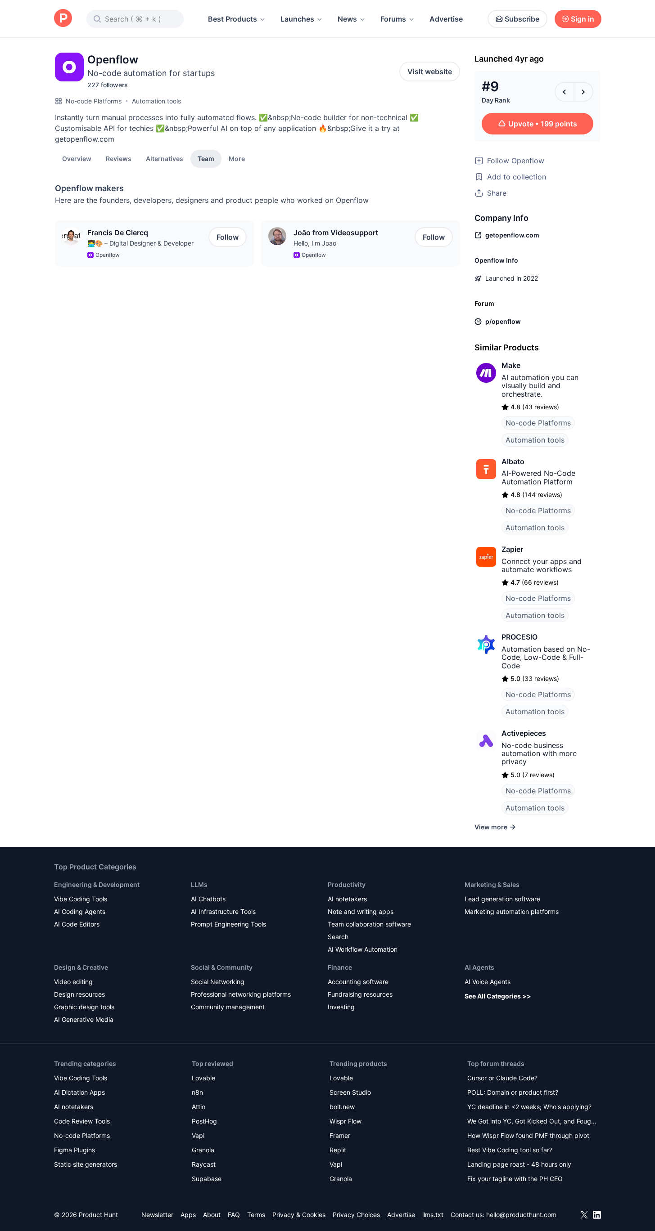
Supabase (206, 1178)
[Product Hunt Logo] (63, 18)
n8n (197, 1092)
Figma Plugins (74, 1150)
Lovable (203, 1078)
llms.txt (432, 1214)
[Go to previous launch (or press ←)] (565, 92)
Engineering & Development (97, 884)
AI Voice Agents (487, 981)
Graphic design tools (84, 1007)
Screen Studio (350, 1092)
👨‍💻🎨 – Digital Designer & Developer (140, 243)
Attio (198, 1106)
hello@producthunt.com (521, 1214)
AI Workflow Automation (363, 949)
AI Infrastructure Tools (223, 911)
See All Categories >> (498, 996)
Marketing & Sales (492, 884)
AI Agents (479, 967)
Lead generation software (502, 899)
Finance (340, 967)
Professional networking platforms (241, 994)
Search (338, 936)
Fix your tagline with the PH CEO (515, 1178)
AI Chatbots (208, 899)
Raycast (204, 1164)
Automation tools (156, 101)
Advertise (446, 18)
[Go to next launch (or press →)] (583, 92)
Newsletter (157, 1214)
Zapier (512, 549)
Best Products (232, 18)
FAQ (234, 1214)
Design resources (79, 994)
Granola (203, 1150)
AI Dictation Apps (79, 1092)
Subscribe (522, 18)
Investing (341, 1007)
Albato (512, 461)
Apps (188, 1214)
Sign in (582, 18)
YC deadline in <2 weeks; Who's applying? (529, 1106)
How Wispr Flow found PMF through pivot (528, 1135)
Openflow (107, 254)
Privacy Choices (356, 1214)
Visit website (429, 71)
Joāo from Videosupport (336, 232)
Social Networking (217, 981)
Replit (338, 1150)
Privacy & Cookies (298, 1214)
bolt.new (342, 1106)
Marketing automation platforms (512, 911)
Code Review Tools (82, 1121)
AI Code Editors (76, 924)
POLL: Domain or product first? (512, 1092)
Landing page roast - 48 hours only (519, 1164)
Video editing (73, 981)
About (212, 1214)
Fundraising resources (360, 994)
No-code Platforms (94, 101)
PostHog (204, 1121)
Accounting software (358, 981)
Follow (228, 237)
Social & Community (222, 967)
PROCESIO (519, 636)
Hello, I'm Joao (315, 243)
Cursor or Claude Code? (502, 1078)
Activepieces (523, 733)
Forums (393, 18)
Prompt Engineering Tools (228, 924)
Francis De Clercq (117, 232)
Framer (340, 1135)
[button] (236, 158)
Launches (297, 18)
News (347, 18)
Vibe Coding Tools (80, 899)
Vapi (198, 1135)
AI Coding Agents (79, 911)
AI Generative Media (83, 1019)
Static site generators (85, 1164)
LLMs (199, 884)
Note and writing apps (360, 911)
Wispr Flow (345, 1121)
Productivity (347, 884)
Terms (256, 1214)
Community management (228, 1007)
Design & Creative (81, 967)
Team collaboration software (369, 924)
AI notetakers (347, 899)
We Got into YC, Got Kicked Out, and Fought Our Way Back (532, 1122)
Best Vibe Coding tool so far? (509, 1150)
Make (510, 365)
